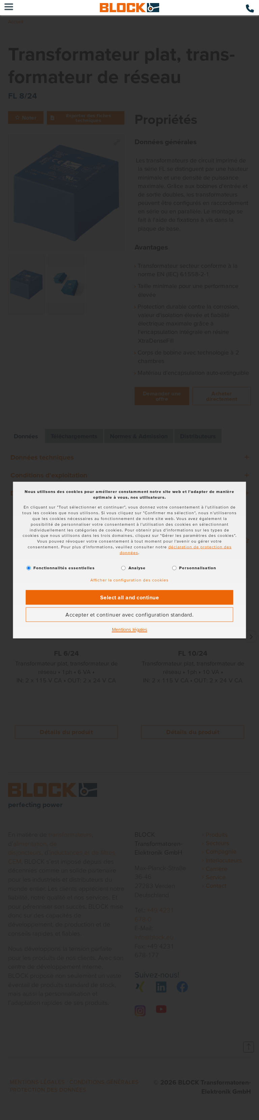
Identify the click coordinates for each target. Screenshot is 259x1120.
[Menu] (9, 7)
